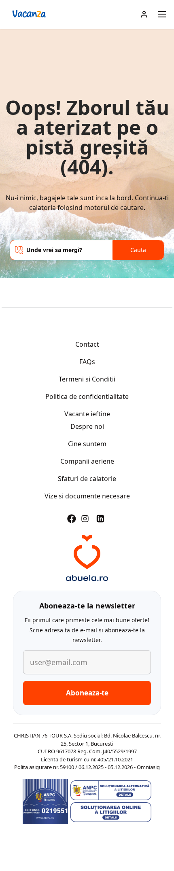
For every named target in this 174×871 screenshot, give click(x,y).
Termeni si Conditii (87, 379)
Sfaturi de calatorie (87, 478)
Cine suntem (87, 443)
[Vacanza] (87, 558)
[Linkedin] (100, 518)
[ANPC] (45, 801)
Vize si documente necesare (87, 496)
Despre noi (87, 426)
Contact (87, 344)
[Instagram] (85, 518)
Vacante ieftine (87, 413)
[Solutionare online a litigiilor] (110, 812)
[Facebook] (71, 518)
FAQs (87, 361)
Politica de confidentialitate (87, 396)
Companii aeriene (87, 461)
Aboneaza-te (87, 692)
